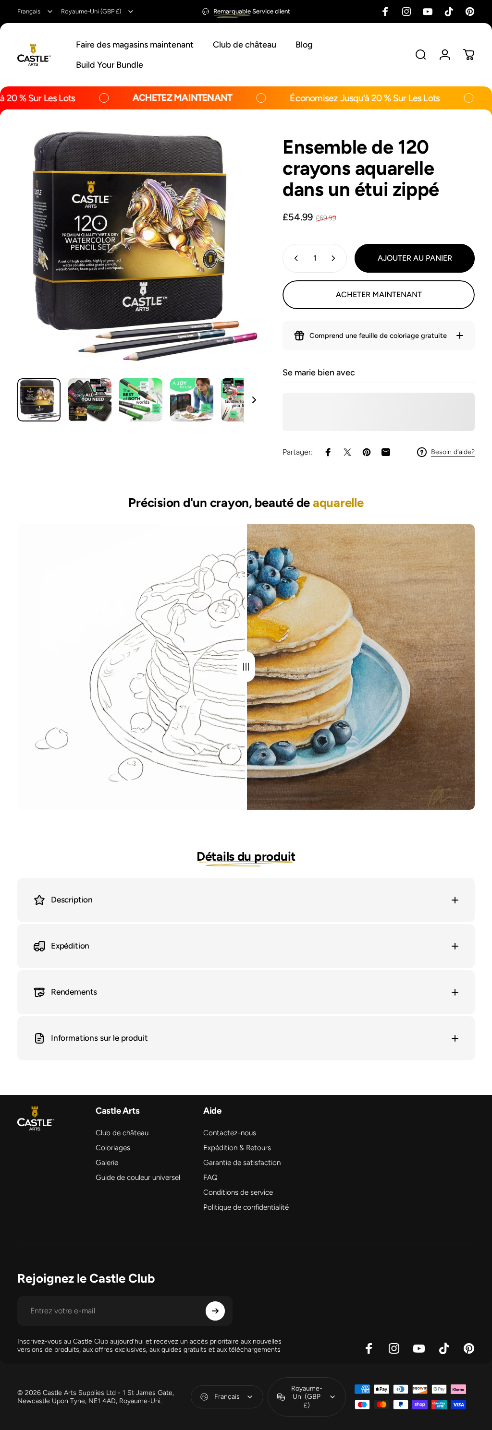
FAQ (210, 1177)
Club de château (122, 1133)
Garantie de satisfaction (242, 1162)
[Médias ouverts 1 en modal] (140, 248)
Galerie (107, 1162)
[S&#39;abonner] (215, 1311)
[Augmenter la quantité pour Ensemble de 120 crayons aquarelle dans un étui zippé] (335, 258)
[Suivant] (240, 263)
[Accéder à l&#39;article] (39, 399)
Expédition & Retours (237, 1147)
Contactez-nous (229, 1133)
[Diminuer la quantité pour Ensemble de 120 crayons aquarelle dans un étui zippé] (294, 258)
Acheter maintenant (379, 294)
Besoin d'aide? (453, 452)
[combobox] (35, 11)
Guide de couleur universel (138, 1177)
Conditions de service (238, 1192)
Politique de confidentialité (246, 1207)
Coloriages (113, 1147)
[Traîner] (246, 667)
